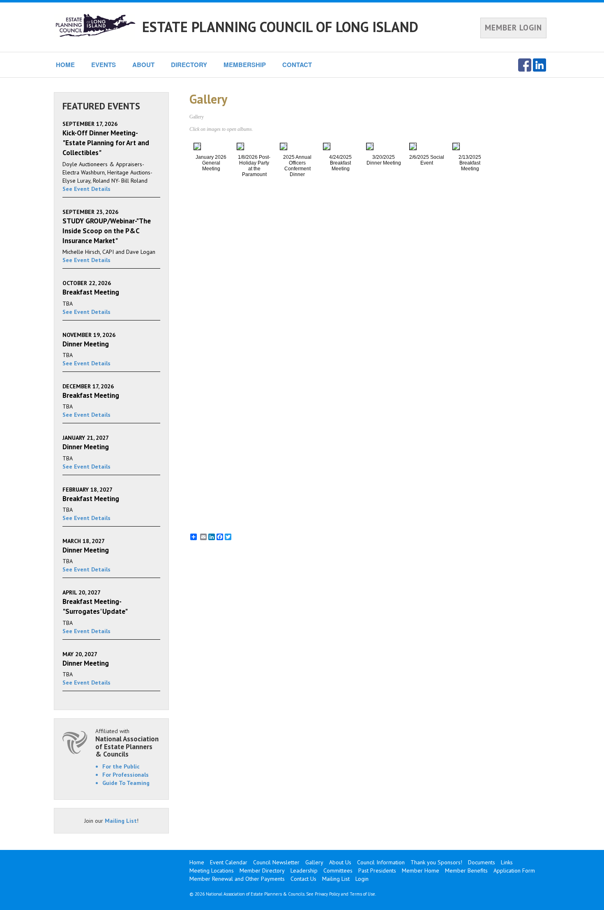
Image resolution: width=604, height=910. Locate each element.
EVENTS (103, 64)
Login (362, 878)
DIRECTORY (189, 64)
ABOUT (143, 64)
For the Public (121, 766)
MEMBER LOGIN (513, 27)
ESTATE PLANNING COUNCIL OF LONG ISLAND (280, 27)
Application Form (514, 870)
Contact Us (303, 878)
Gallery (314, 862)
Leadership (304, 870)
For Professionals (125, 774)
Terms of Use (362, 894)
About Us (340, 862)
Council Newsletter (276, 862)
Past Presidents (377, 870)
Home (196, 862)
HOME (65, 64)
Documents (481, 862)
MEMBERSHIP (245, 64)
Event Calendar (228, 862)
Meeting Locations (211, 870)
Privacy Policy (327, 894)
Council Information (381, 862)
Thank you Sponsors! (436, 862)
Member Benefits (466, 870)
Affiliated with (127, 742)
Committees (338, 870)
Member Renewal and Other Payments (237, 878)
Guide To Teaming (126, 783)
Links (507, 862)
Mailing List (121, 820)
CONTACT (297, 64)
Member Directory (262, 870)
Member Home (420, 870)
